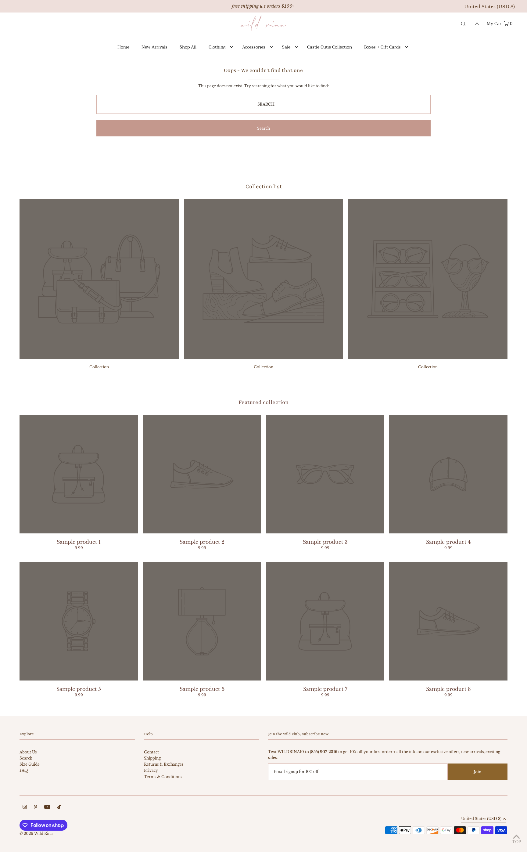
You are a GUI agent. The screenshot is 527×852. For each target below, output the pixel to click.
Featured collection (263, 402)
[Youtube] (47, 807)
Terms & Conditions (163, 776)
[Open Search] (463, 23)
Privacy (151, 770)
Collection (99, 367)
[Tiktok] (59, 807)
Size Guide (30, 764)
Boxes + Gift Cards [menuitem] (382, 47)
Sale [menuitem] (286, 47)
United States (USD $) (489, 6)
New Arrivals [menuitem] (154, 47)
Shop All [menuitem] (188, 47)
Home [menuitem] (123, 47)
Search (26, 758)
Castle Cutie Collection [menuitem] (329, 47)
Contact (151, 752)
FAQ (24, 770)
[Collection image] (99, 357)
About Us (28, 752)
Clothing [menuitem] (217, 47)
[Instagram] (25, 807)
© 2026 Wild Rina (36, 833)
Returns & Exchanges (163, 764)
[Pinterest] (35, 807)
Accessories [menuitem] (253, 47)
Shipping (152, 758)
